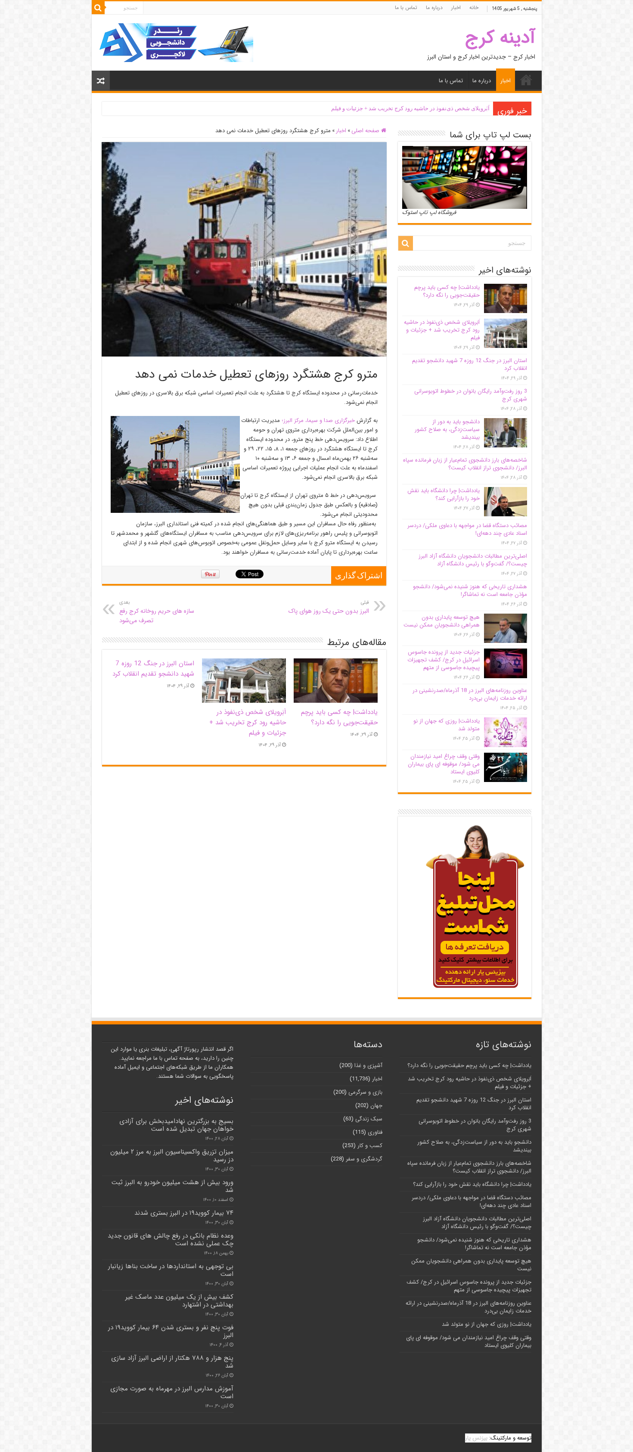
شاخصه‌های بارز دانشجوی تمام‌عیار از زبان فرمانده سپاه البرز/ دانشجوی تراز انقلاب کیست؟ (465, 464)
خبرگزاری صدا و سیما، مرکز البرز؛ (318, 420)
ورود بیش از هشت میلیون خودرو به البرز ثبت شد (172, 1186)
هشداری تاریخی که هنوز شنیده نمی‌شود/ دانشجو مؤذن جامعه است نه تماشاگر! (470, 590)
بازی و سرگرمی (365, 1092)
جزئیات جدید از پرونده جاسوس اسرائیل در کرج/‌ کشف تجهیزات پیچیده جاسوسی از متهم (443, 660)
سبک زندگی (368, 1118)
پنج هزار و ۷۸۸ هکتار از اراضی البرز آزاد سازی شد (172, 1362)
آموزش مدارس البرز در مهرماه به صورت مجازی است (171, 1393)
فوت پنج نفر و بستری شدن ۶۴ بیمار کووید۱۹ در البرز (170, 1331)
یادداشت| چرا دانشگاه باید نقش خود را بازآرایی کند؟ (443, 494)
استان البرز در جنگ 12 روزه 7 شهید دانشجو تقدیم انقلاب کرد (153, 668)
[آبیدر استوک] (175, 42)
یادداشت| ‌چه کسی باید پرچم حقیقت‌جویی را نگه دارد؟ (339, 717)
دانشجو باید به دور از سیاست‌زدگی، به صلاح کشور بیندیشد (447, 429)
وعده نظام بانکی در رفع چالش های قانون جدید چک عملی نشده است (170, 1240)
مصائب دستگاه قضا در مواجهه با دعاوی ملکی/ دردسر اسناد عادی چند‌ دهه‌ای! (467, 529)
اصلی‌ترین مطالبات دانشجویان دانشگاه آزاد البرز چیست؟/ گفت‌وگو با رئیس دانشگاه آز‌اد (473, 560)
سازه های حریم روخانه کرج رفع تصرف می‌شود (156, 612)
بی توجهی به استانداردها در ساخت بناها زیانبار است (170, 1270)
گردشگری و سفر (364, 1158)
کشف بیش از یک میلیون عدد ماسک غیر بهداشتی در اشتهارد (179, 1301)
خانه (473, 7)
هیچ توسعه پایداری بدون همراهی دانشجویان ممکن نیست (441, 621)
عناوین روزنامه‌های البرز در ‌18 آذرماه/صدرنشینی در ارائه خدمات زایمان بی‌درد (470, 694)
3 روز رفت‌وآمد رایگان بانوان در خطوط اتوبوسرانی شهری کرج (470, 395)
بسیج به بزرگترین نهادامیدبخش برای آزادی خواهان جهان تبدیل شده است (176, 1125)
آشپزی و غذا (368, 1065)
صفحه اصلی (366, 130)
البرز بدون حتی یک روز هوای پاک (329, 607)
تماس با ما (406, 7)
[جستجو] (98, 7)
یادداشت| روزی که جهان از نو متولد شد (446, 725)
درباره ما (434, 7)
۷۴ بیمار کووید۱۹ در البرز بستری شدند (183, 1213)
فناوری (375, 1132)
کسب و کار (369, 1145)
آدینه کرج (500, 37)
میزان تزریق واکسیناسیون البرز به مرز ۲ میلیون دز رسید (171, 1156)
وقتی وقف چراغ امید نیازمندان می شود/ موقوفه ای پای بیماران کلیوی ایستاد (444, 764)
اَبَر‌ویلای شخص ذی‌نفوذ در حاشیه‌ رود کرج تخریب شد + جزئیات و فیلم (410, 108)
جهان (376, 1105)
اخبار (456, 7)
